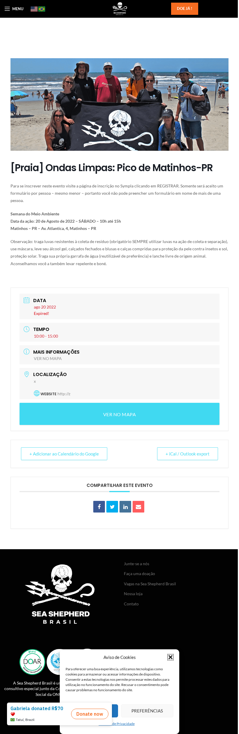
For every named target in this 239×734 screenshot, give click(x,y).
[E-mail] (138, 507)
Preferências (147, 710)
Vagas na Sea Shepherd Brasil (150, 583)
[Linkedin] (125, 507)
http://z (63, 393)
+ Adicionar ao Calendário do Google (64, 453)
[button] (170, 657)
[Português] (42, 8)
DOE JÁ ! (184, 8)
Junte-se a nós (136, 563)
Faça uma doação (139, 573)
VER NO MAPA (48, 358)
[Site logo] (119, 8)
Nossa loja (133, 593)
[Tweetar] (112, 507)
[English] (34, 8)
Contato (131, 603)
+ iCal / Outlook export (188, 453)
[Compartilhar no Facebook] (99, 507)
